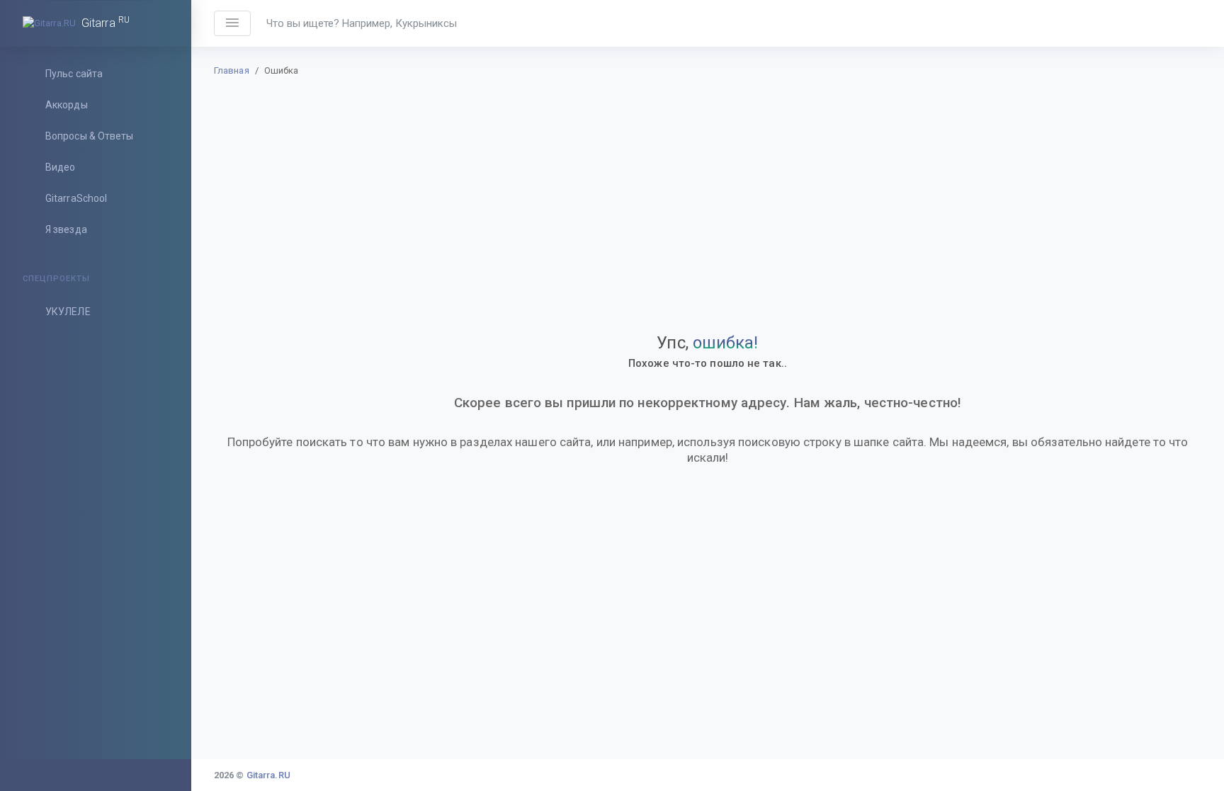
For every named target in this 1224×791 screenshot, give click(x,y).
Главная (231, 70)
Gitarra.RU (268, 775)
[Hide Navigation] (232, 23)
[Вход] (1183, 23)
